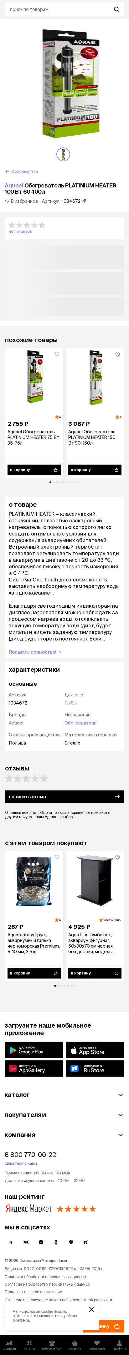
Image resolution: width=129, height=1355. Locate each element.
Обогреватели (80, 722)
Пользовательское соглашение (33, 1292)
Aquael (14, 185)
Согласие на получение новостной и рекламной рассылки (58, 1300)
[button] (64, 228)
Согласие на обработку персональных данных (47, 1284)
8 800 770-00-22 (30, 1154)
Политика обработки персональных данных (45, 1277)
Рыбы (70, 702)
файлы (60, 1311)
